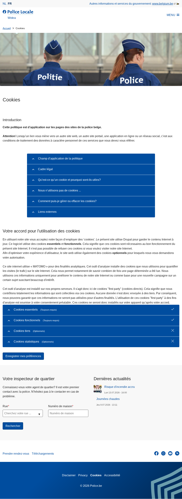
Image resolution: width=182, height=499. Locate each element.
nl (4, 3)
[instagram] (163, 453)
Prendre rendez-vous (16, 453)
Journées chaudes (108, 398)
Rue (5, 406)
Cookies (95, 475)
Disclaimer (69, 475)
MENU (171, 15)
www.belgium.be (162, 3)
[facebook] (156, 453)
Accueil (7, 28)
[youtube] (170, 453)
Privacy (83, 475)
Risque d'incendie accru (119, 386)
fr (10, 3)
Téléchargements (43, 453)
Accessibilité (112, 475)
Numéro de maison (60, 406)
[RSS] (177, 453)
